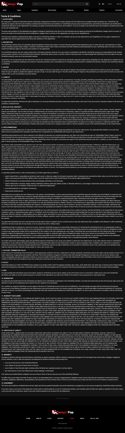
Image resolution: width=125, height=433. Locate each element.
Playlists (102, 10)
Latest (19, 10)
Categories (70, 10)
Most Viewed (52, 10)
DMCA (82, 418)
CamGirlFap (59, 428)
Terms (72, 418)
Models (86, 10)
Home (4, 10)
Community (118, 10)
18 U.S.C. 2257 (94, 418)
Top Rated (34, 10)
